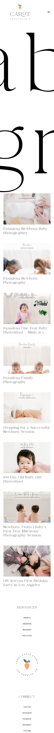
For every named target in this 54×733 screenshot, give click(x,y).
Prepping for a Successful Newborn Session (26, 430)
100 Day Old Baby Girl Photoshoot (22, 479)
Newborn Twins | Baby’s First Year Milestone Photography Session (24, 531)
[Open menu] (48, 12)
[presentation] (27, 209)
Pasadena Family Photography (18, 380)
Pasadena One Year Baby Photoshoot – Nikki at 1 (25, 330)
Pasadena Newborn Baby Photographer (25, 231)
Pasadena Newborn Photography (20, 281)
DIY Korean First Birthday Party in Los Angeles (26, 583)
